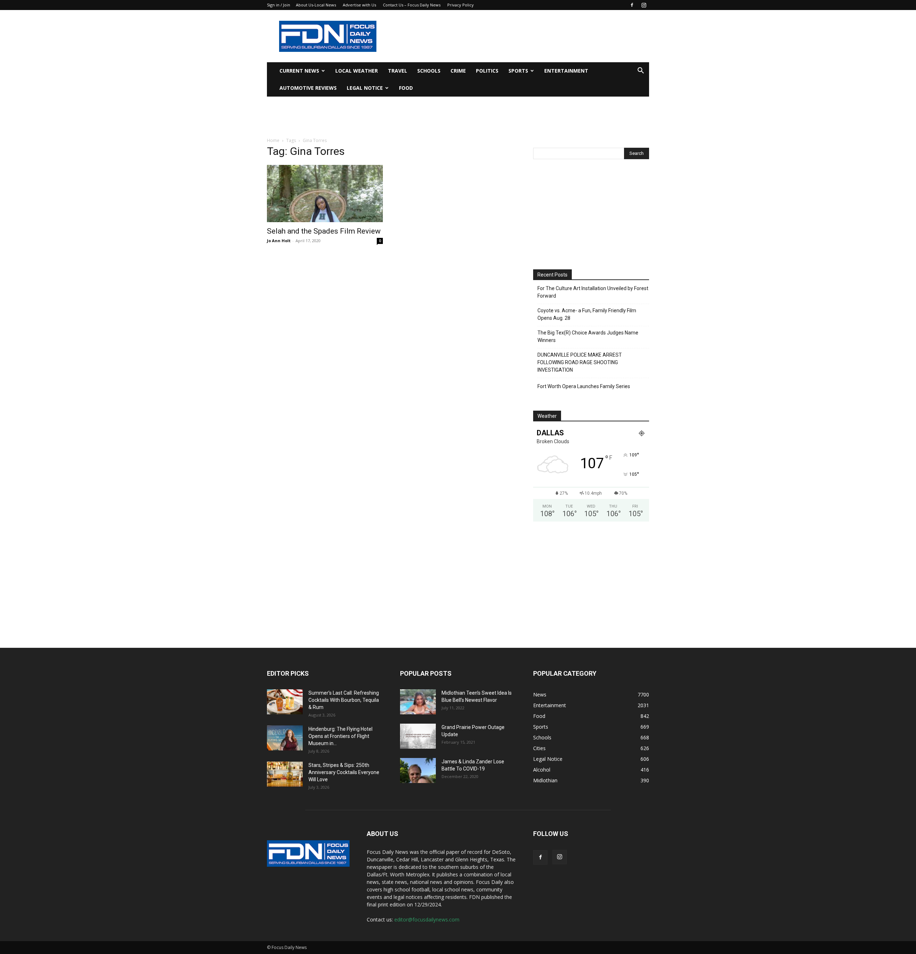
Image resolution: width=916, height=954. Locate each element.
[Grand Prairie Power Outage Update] (418, 736)
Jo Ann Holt (279, 240)
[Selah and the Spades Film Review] (325, 193)
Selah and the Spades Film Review (324, 231)
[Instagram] (643, 5)
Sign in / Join (278, 5)
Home (273, 140)
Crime (458, 70)
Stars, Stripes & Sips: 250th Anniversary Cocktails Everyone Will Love (343, 772)
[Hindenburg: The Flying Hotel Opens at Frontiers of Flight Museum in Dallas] (285, 737)
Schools (428, 70)
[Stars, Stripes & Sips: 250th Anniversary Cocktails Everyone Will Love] (285, 774)
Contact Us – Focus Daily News (411, 5)
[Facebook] (632, 5)
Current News (299, 70)
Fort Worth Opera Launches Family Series (583, 386)
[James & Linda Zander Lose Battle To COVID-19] (418, 770)
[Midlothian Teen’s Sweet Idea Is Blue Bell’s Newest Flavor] (418, 701)
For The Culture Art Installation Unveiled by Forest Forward (592, 292)
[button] (640, 71)
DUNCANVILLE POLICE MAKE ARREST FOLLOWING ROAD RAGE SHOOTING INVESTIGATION (579, 362)
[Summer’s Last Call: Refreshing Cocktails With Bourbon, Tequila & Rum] (285, 701)
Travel (397, 70)
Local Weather (356, 70)
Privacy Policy (460, 5)
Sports (518, 70)
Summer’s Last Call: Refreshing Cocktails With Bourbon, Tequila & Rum (343, 700)
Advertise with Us (359, 5)
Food (406, 87)
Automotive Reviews (308, 87)
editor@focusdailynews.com (426, 919)
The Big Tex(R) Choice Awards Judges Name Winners (587, 336)
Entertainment (566, 70)
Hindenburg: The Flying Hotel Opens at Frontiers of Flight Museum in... (340, 736)
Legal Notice (365, 87)
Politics (487, 70)
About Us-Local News (316, 5)
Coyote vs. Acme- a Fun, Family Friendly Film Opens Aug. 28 (586, 314)
